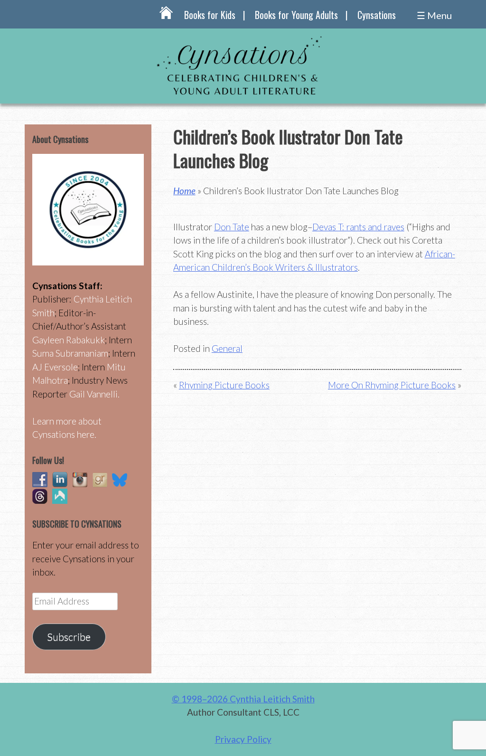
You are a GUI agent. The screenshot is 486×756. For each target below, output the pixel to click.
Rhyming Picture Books (224, 384)
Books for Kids (209, 15)
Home (184, 190)
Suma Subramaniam (70, 353)
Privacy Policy (243, 739)
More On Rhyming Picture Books (392, 384)
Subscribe (69, 637)
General (227, 348)
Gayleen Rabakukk (68, 339)
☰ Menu (434, 15)
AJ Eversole (55, 366)
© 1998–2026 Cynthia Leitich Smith (243, 698)
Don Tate (231, 226)
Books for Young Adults (296, 15)
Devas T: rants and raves (358, 226)
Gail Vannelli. (94, 393)
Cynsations (376, 15)
